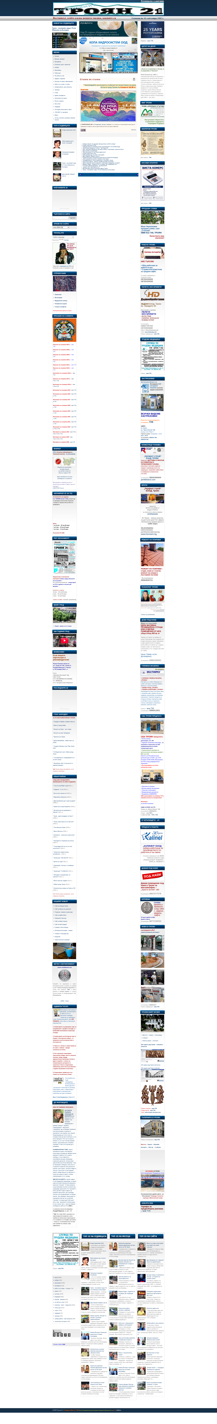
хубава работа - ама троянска (63, 1318)
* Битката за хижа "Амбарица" (61, 733)
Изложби (156, 1144)
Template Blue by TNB (71, 1410)
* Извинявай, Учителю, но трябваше (63, 865)
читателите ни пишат (61, 1321)
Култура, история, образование (64, 81)
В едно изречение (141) (69, 130)
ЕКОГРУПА (56, 488)
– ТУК (149, 157)
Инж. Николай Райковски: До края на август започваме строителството (103, 149)
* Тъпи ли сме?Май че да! (60, 785)
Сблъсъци (57, 73)
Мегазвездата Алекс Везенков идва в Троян (95, 168)
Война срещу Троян (59, 884)
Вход (81, 1410)
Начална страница (109, 174)
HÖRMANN (152, 514)
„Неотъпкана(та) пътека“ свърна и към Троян (96, 159)
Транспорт (58, 294)
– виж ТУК (149, 41)
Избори (57, 67)
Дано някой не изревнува (90, 150)
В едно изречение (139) (89, 145)
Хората (151, 1035)
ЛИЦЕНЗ (118, 1410)
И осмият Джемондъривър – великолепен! (95, 165)
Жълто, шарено (59, 101)
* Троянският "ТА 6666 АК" (60, 871)
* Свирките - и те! (58, 789)
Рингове (62, 488)
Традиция (57, 106)
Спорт (56, 92)
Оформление (107, 1410)
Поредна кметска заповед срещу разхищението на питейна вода (101, 146)
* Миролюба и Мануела (59, 797)
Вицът (56, 115)
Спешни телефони (60, 307)
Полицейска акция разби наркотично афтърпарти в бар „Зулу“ (154, 1293)
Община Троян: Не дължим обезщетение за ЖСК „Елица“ (99, 144)
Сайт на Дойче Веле (60, 915)
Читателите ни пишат (61, 98)
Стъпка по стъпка (90, 79)
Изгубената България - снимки (63, 930)
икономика (58, 1283)
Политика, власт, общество (62, 64)
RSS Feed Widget (64, 208)
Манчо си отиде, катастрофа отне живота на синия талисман (155, 1245)
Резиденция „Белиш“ (100, 124)
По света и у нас (59, 75)
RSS (115, 1410)
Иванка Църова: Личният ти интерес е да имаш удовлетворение (98, 1317)
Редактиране (96, 1410)
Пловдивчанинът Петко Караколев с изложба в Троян (98, 160)
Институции (58, 297)
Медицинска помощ (61, 300)
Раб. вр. (151, 1147)
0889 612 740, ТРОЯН (151, 233)
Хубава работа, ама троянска (63, 87)
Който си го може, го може (62, 84)
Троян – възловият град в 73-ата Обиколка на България (64, 29)
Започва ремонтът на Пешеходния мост (94, 152)
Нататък (133, 129)
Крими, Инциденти (60, 95)
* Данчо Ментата (58, 831)
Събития (145, 1038)
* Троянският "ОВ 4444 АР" (60, 858)
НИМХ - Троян (65, 1001)
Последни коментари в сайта (63, 109)
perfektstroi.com (148, 480)
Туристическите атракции (62, 939)
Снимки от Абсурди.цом (62, 933)
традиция (57, 1313)
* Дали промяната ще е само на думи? (64, 801)
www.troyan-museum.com (153, 1112)
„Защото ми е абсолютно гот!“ (91, 167)
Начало (57, 56)
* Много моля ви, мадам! (60, 880)
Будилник (57, 936)
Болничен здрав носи (153, 1308)
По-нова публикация (89, 174)
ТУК (58, 380)
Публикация (85, 1410)
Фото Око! (57, 104)
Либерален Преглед (60, 918)
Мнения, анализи (59, 59)
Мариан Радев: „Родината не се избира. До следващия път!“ (100, 164)
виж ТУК (73, 399)
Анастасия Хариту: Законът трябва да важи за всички (98, 161)
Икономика (58, 70)
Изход (111, 1410)
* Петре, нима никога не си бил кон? (63, 821)
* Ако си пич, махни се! (59, 793)
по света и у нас (59, 1302)
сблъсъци (57, 1307)
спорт (56, 1310)
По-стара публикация (128, 174)
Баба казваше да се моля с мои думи (93, 154)
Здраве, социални (60, 78)
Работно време (147, 1041)
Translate (66, 240)
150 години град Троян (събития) (150, 1068)
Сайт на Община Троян (61, 906)
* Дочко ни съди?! (58, 861)
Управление (101, 1410)
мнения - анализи (60, 1299)
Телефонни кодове (61, 303)
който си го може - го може (62, 1288)
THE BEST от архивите (61, 112)
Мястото (145, 1035)
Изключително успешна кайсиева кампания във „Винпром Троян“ (97, 1351)
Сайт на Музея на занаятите (63, 909)
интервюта (58, 1285)
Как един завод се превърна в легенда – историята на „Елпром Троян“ (155, 1276)
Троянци (57, 89)
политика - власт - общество (63, 1305)
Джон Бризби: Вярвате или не (91, 156)
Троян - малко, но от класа (63, 626)
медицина (57, 1296)
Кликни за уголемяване (148, 614)
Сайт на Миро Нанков (61, 921)
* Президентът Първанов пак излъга (63, 840)
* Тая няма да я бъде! (59, 827)
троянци (57, 1316)
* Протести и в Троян (59, 736)
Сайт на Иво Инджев (61, 924)
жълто (56, 1277)
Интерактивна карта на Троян (62, 310)
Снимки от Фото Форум (61, 927)
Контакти (155, 1041)
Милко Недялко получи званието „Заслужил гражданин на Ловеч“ (101, 163)
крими (56, 1291)
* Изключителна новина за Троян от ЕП (64, 888)
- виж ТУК (73, 390)
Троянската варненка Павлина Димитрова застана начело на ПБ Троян (98, 1367)
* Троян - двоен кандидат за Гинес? (63, 816)
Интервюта (58, 61)
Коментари (90, 1410)
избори (57, 1280)
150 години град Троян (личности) (150, 1065)
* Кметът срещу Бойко (59, 725)
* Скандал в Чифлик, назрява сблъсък (64, 721)
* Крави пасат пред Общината (61, 806)
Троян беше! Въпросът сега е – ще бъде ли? (95, 148)
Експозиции (158, 1035)
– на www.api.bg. (70, 454)
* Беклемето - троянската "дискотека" (64, 835)
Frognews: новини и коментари (64, 912)
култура (57, 1294)
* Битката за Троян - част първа (62, 729)
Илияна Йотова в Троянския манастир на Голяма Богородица (100, 157)
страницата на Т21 (65, 266)
